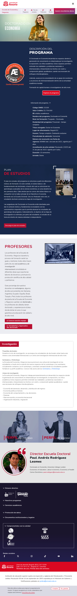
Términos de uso (22, 569)
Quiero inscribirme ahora (64, 11)
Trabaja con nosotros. (11, 493)
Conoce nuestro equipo (17, 321)
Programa (25, 12)
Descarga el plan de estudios (15, 225)
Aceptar (55, 588)
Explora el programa (51, 93)
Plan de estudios (34, 11)
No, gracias (64, 588)
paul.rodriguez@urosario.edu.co (54, 472)
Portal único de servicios (39, 569)
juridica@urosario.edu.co (48, 581)
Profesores (43, 12)
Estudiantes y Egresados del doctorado (17, 327)
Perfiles (51, 12)
